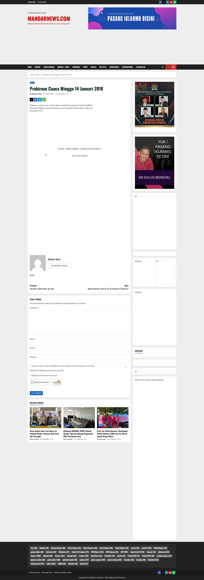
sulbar (37, 67)
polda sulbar (54, 559)
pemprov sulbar (38, 559)
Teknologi (76, 67)
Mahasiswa (163, 552)
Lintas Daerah (48, 67)
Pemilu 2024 (148, 556)
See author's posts (59, 265)
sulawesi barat (37, 563)
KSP (124, 552)
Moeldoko (110, 556)
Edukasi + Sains (63, 67)
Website (33, 357)
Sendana (140, 559)
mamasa (59, 556)
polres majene (98, 559)
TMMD (62, 563)
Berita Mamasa (90, 548)
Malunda (47, 556)
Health (93, 67)
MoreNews (109, 577)
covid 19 (146, 548)
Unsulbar (73, 563)
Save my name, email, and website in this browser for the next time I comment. (63, 366)
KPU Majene (97, 552)
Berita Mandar (106, 548)
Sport (85, 67)
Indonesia (51, 552)
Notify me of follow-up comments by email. (47, 370)
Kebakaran (64, 552)
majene (36, 556)
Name (33, 339)
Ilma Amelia (35, 439)
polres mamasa (115, 559)
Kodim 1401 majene (80, 552)
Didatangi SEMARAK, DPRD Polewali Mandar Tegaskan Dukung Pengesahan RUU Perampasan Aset (78, 434)
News (32, 83)
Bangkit (44, 548)
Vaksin (84, 563)
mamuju (71, 556)
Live (173, 67)
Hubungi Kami (47, 572)
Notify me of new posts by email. (44, 375)
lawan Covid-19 (137, 552)
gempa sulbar (37, 552)
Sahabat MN (140, 67)
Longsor (151, 552)
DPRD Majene (160, 548)
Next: (108, 287)
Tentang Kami (34, 572)
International (127, 67)
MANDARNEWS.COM (49, 18)
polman (84, 559)
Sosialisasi (153, 559)
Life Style (102, 67)
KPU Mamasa (112, 552)
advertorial (114, 67)
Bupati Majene (121, 548)
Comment (34, 308)
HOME (30, 67)
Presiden (129, 559)
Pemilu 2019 (134, 556)
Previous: (42, 287)
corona (135, 548)
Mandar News (37, 94)
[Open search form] (163, 67)
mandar (83, 556)
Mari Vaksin (96, 556)
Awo (34, 548)
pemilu (121, 556)
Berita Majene (74, 548)
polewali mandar (70, 559)
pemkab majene (164, 556)
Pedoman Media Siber (63, 572)
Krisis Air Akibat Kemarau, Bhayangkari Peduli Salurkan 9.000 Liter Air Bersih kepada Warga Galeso (112, 434)
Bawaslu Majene (58, 548)
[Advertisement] (102, 46)
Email (32, 348)
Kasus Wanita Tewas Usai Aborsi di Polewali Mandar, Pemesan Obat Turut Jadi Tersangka (44, 434)
